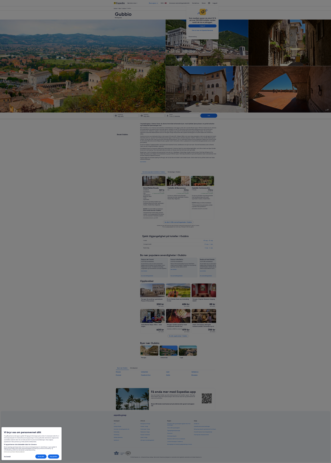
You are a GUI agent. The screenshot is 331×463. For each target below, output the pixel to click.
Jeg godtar (53, 456)
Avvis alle (41, 456)
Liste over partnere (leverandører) (14, 451)
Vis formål (7, 456)
